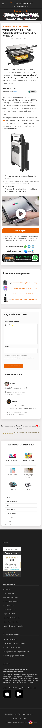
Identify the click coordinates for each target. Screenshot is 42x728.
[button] (5, 325)
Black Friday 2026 (9, 610)
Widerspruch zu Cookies (11, 647)
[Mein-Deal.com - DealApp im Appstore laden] (9, 694)
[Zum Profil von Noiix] (6, 384)
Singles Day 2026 (9, 614)
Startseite (7, 27)
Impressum (7, 589)
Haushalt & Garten (21, 27)
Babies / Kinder (11, 509)
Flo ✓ (3, 38)
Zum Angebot (20, 231)
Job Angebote (29, 683)
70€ (4, 120)
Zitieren (19, 394)
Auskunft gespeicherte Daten (13, 656)
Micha (14, 401)
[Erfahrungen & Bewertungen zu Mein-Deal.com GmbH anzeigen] (12, 562)
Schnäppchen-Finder (10, 598)
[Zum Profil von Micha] (9, 401)
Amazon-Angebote (12, 501)
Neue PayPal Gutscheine (11, 618)
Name (7, 346)
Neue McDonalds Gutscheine (13, 626)
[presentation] (5, 325)
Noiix (12, 383)
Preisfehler (21, 679)
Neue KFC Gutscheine (10, 622)
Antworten (10, 394)
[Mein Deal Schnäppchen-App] (21, 694)
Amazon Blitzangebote (11, 602)
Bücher (9, 521)
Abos (8, 497)
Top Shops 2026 (8, 606)
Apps (8, 505)
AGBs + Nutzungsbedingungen (14, 643)
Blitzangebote (11, 513)
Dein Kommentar (11, 322)
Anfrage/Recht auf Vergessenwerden (16, 652)
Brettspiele (10, 517)
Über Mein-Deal (8, 593)
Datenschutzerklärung (11, 639)
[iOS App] (25, 251)
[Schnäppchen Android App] (32, 251)
